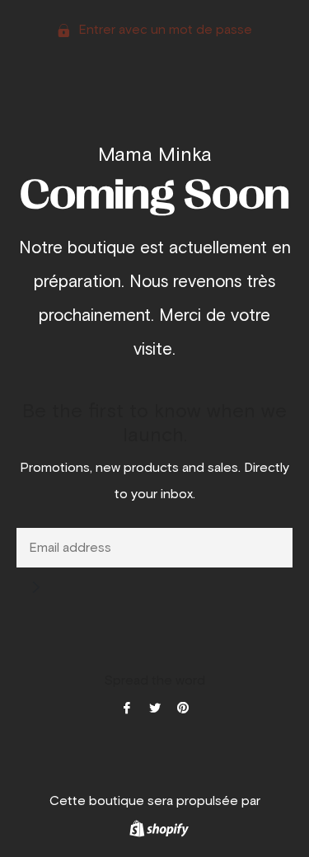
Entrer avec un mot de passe (163, 29)
